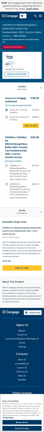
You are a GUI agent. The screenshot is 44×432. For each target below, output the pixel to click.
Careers (21, 367)
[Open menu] (40, 16)
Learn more (32, 8)
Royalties (22, 379)
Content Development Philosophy (20, 338)
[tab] (22, 88)
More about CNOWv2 (13, 161)
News (21, 375)
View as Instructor (16, 74)
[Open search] (35, 16)
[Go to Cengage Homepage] (10, 16)
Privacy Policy (8, 417)
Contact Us (22, 334)
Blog (21, 330)
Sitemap (22, 346)
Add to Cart (31, 125)
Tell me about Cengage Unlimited (18, 105)
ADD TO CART (22, 268)
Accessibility (21, 363)
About (21, 359)
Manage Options (22, 422)
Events (22, 342)
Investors (20, 371)
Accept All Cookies (22, 428)
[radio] (6, 110)
